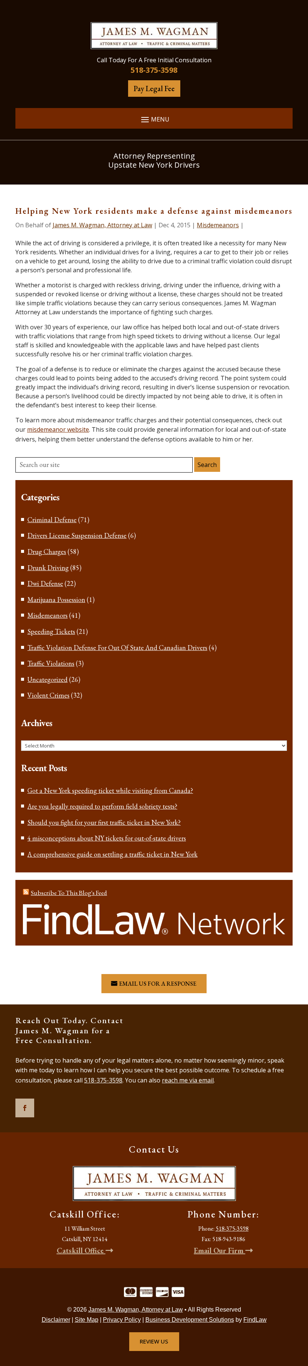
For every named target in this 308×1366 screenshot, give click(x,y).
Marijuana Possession (56, 599)
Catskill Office (81, 1250)
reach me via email (188, 1080)
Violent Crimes (48, 695)
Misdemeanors (218, 225)
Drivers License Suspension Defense (77, 535)
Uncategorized (47, 679)
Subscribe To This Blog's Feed (69, 893)
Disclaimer (56, 1319)
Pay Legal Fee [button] (154, 88)
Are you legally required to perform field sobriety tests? (102, 806)
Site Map (86, 1319)
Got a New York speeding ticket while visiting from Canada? (110, 790)
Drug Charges (46, 551)
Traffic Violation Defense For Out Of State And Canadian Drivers (117, 647)
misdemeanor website (58, 429)
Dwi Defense (45, 583)
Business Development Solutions (189, 1319)
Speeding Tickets (51, 631)
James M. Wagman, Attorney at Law (102, 225)
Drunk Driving (48, 567)
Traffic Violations (50, 663)
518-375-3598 (154, 70)
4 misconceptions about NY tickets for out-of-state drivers (106, 838)
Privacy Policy (122, 1319)
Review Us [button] (154, 1341)
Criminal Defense (52, 519)
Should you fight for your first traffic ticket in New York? (104, 822)
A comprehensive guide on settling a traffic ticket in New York (112, 854)
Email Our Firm (219, 1250)
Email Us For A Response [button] (157, 984)
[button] (154, 119)
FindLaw (255, 1319)
